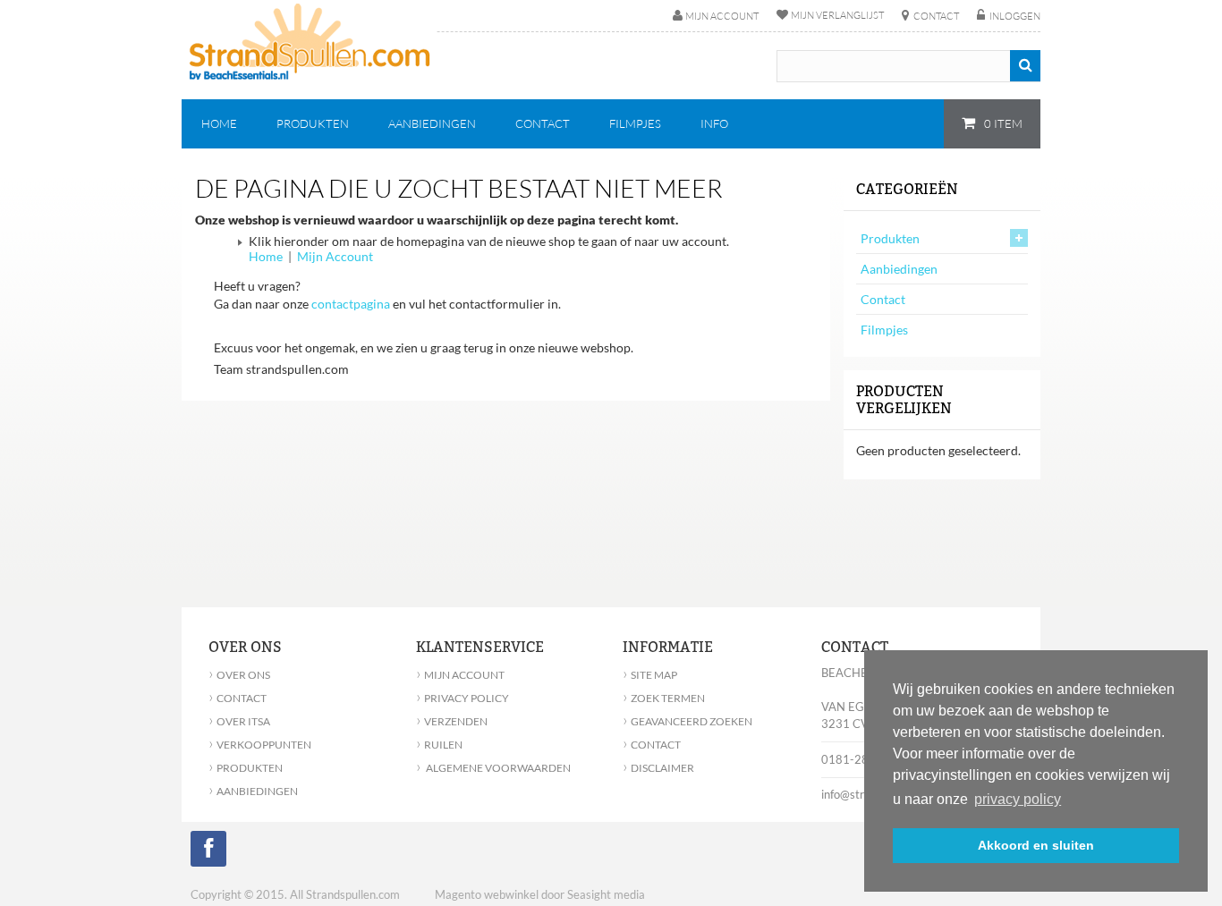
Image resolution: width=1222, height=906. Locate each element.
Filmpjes (884, 329)
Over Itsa (239, 721)
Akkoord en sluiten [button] (1036, 845)
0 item (1002, 123)
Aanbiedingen (899, 268)
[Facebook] (208, 851)
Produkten (890, 238)
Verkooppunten (259, 744)
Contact (936, 16)
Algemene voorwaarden (493, 768)
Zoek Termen (664, 698)
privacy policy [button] (1017, 799)
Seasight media (606, 894)
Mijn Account (335, 256)
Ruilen (439, 744)
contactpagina (350, 303)
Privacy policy (462, 698)
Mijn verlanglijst (837, 15)
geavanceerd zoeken (687, 721)
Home (266, 256)
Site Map (650, 675)
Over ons (239, 675)
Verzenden (452, 721)
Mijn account (722, 16)
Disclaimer (658, 768)
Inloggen (1014, 16)
